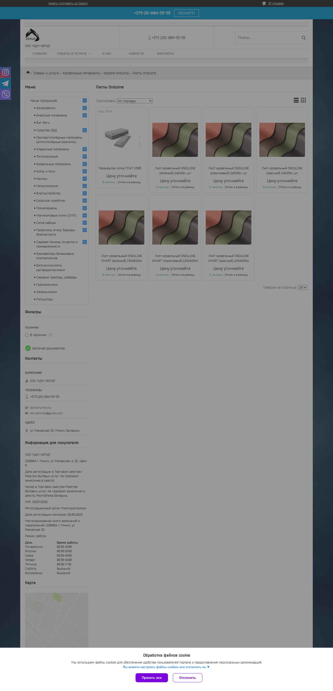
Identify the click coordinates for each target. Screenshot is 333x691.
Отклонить (187, 678)
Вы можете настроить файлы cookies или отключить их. (165, 667)
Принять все (152, 678)
